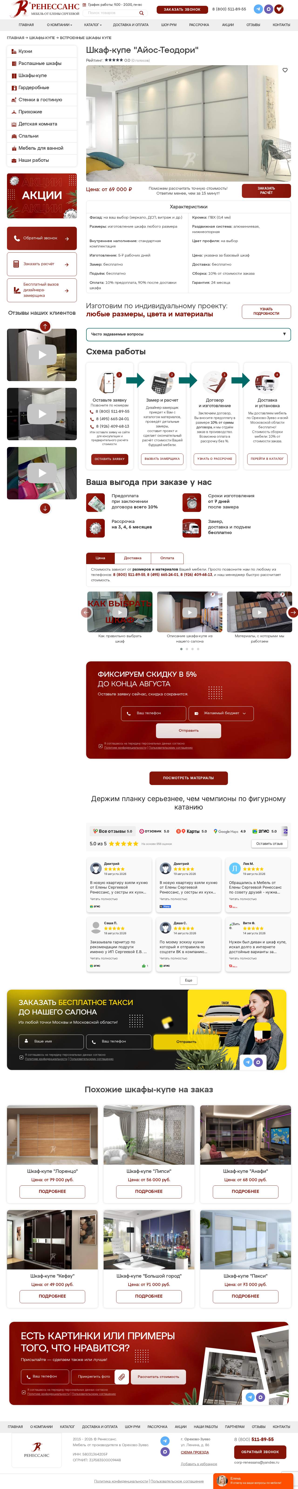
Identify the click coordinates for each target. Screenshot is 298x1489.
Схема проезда (195, 1452)
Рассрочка (199, 25)
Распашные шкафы (40, 63)
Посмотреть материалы (188, 778)
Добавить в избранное (199, 1464)
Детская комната (38, 124)
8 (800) (254, 1439)
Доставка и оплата (131, 25)
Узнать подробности (266, 311)
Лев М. (248, 864)
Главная (26, 25)
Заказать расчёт (266, 191)
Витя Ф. (249, 923)
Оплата (167, 558)
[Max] (268, 9)
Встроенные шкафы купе (86, 38)
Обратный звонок (260, 1452)
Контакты (281, 25)
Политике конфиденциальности (125, 748)
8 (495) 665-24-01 (228, 3)
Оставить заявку (110, 459)
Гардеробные (34, 87)
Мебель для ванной (41, 148)
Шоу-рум (168, 25)
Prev (45, 326)
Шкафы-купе (42, 38)
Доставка (133, 558)
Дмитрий (181, 864)
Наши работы (34, 160)
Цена (100, 558)
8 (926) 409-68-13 (228, 15)
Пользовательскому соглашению (171, 748)
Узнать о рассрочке (214, 459)
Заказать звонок (182, 9)
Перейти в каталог (267, 459)
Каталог (91, 25)
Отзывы (253, 25)
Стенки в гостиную (40, 100)
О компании (58, 25)
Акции (228, 25)
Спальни (28, 136)
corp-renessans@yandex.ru (256, 1462)
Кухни (25, 51)
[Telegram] (258, 9)
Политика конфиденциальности (121, 1481)
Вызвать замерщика (162, 459)
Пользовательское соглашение (177, 1481)
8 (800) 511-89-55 (229, 9)
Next (45, 508)
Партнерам (234, 1427)
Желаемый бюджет (222, 713)
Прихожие (30, 112)
